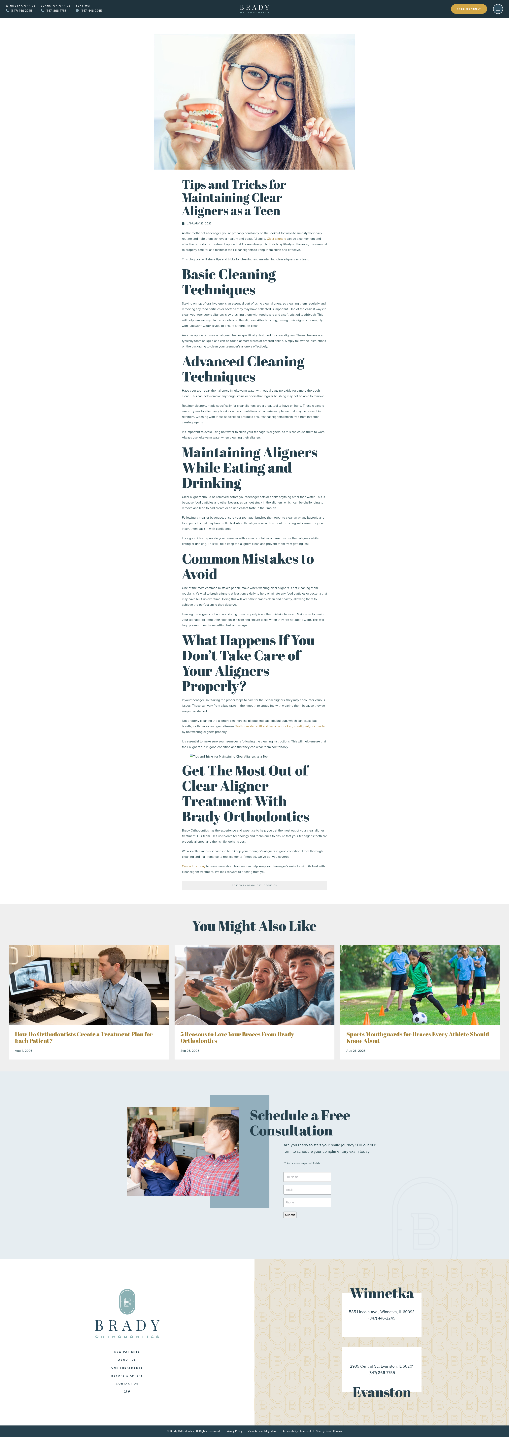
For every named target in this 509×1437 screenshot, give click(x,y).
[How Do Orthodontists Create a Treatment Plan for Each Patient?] (89, 985)
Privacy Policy (234, 1431)
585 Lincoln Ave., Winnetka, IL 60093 (382, 1312)
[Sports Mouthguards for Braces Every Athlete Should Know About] (420, 985)
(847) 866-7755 (55, 10)
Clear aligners (276, 238)
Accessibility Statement (297, 1431)
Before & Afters (127, 1376)
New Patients (127, 1352)
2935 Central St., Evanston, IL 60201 (382, 1366)
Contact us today (193, 866)
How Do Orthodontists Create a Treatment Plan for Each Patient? (84, 1037)
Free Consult (469, 9)
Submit (290, 1215)
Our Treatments (127, 1368)
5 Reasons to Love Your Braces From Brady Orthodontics (237, 1037)
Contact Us (127, 1384)
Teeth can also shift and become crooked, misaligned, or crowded (280, 726)
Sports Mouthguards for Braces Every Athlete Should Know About (417, 1037)
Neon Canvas (333, 1431)
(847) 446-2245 (21, 10)
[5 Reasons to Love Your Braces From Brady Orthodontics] (254, 985)
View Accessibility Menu (262, 1431)
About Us (127, 1360)
